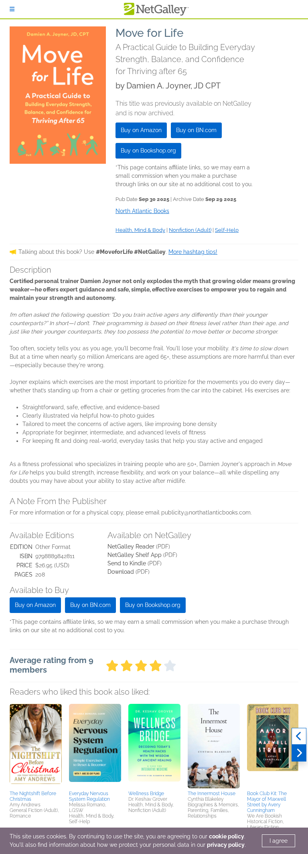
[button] (36, 746)
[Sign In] (12, 9)
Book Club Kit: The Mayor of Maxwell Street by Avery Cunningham (267, 802)
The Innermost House (211, 793)
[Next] (299, 753)
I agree (279, 841)
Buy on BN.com (196, 130)
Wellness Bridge (146, 793)
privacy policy (226, 845)
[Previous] (299, 736)
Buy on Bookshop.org (148, 150)
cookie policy (226, 836)
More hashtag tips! (192, 252)
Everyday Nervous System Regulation (89, 796)
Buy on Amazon (141, 130)
